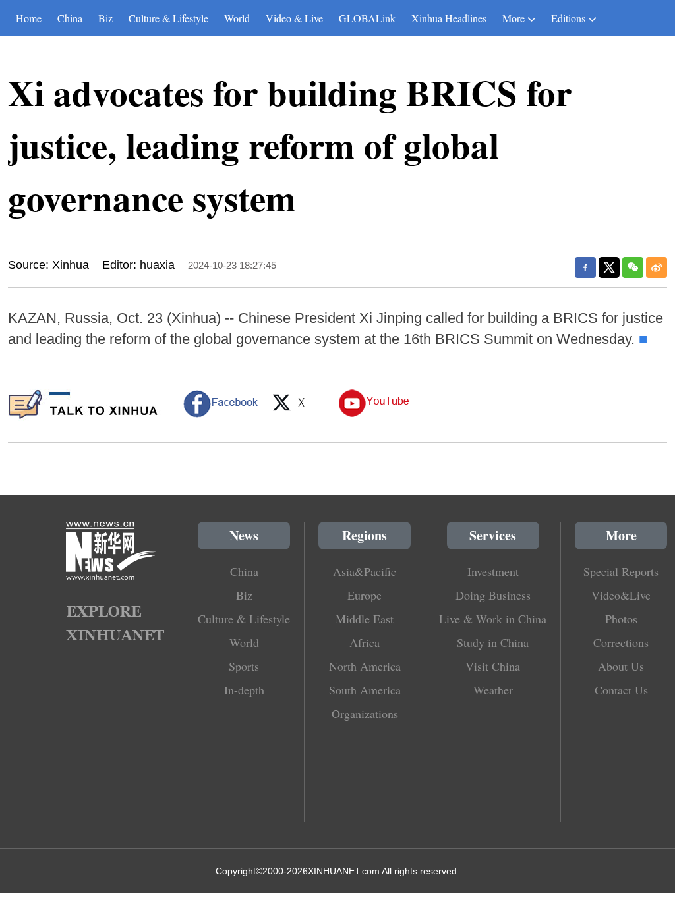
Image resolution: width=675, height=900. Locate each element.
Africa (364, 642)
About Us (621, 666)
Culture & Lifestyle (168, 18)
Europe (364, 595)
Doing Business (493, 595)
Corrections (621, 642)
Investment (493, 571)
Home (29, 18)
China (69, 18)
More (513, 18)
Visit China (492, 666)
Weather (493, 690)
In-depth (244, 690)
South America (365, 690)
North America (365, 666)
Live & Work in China (492, 619)
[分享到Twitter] (609, 267)
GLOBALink (367, 18)
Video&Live (621, 595)
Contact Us (621, 690)
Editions (568, 18)
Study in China (493, 642)
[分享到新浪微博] (656, 267)
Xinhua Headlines (448, 18)
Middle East (365, 619)
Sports (244, 666)
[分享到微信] (632, 267)
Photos (621, 619)
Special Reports (621, 571)
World (237, 18)
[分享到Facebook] (585, 267)
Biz (105, 18)
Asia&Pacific (364, 571)
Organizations (365, 713)
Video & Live (294, 18)
